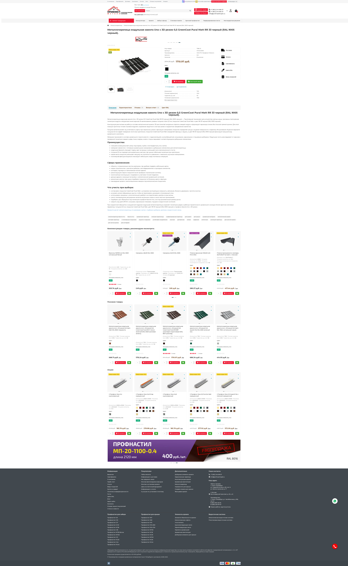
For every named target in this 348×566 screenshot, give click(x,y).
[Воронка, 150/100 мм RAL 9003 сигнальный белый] (120, 242)
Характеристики (125, 108)
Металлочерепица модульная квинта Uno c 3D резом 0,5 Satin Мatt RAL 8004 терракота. (119, 328)
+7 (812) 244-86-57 (216, 9)
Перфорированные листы (211, 20)
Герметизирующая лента (183, 527)
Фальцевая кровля (181, 491)
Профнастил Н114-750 (148, 527)
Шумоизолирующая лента (183, 525)
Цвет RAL (165, 108)
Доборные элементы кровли (184, 474)
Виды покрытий (112, 486)
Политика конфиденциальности (117, 491)
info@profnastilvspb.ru (217, 14)
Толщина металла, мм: (172, 73)
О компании (110, 1)
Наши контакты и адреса (219, 1)
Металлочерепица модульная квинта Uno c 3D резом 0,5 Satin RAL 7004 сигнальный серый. (227, 328)
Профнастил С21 (112, 537)
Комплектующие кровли (183, 479)
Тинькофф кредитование (204, 1)
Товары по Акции (201, 13)
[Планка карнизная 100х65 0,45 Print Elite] (201, 242)
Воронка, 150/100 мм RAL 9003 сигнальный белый (119, 254)
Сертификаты (119, 1)
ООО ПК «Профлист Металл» (205, 53)
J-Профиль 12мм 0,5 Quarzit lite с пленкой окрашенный (228, 395)
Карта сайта (111, 501)
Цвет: (166, 65)
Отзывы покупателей (155, 1)
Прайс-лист (111, 482)
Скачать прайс (202, 10)
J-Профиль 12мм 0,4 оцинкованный (115, 395)
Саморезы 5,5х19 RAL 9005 (171, 253)
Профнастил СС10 (113, 525)
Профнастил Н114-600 (148, 525)
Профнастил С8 (112, 517)
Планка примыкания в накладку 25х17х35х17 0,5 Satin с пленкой (228, 254)
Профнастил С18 (112, 530)
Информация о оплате (148, 489)
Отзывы (138, 108)
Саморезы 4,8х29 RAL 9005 (145, 253)
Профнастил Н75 (146, 522)
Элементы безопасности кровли (185, 517)
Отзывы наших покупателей (116, 506)
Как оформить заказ (147, 479)
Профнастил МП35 (147, 530)
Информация (112, 471)
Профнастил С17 (112, 522)
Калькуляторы (140, 20)
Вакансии (110, 474)
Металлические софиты (182, 520)
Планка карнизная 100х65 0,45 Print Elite (200, 254)
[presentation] (107, 263)
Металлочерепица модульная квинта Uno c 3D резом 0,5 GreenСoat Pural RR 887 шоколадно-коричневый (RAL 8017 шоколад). (173, 330)
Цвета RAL (110, 496)
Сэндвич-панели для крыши (184, 489)
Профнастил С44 (112, 542)
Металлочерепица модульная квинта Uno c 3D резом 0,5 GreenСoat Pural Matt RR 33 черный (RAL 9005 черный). (174, 113)
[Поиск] (190, 10)
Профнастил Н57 (146, 517)
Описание (112, 108)
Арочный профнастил (192, 20)
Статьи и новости (113, 508)
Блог (147, 1)
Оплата (142, 1)
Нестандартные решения (232, 20)
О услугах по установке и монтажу (152, 491)
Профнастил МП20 (113, 534)
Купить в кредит (112, 489)
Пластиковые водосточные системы (220, 520)
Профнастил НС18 (113, 527)
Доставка (127, 1)
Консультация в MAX (189, 1)
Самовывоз (135, 1)
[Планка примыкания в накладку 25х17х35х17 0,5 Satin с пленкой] (228, 242)
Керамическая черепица (183, 477)
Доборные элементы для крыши (185, 534)
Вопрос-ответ (152, 108)
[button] (168, 42)
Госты (109, 494)
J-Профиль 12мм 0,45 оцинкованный (170, 395)
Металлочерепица (116, 25)
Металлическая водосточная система (221, 517)
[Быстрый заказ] (129, 293)
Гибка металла (146, 474)
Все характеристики (171, 100)
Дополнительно (181, 471)
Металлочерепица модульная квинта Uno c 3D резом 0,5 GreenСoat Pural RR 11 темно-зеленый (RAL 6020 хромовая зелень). (146, 330)
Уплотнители (179, 522)
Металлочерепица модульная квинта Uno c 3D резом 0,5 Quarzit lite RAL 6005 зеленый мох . (200, 329)
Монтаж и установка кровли (150, 484)
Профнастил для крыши (183, 486)
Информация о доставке (149, 477)
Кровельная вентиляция (183, 482)
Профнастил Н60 (146, 520)
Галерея (165, 1)
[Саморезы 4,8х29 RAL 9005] (147, 242)
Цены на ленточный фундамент (151, 486)
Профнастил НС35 (113, 539)
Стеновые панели (176, 20)
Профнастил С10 (112, 520)
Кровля (151, 20)
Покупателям (146, 471)
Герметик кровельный (182, 530)
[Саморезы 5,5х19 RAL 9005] (174, 242)
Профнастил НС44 (113, 544)
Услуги (109, 484)
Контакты (110, 504)
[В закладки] (130, 233)
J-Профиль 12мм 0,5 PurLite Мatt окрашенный (200, 395)
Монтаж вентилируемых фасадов (152, 482)
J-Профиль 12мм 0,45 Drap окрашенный (144, 395)
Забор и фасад (162, 20)
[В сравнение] (130, 237)
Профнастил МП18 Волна (115, 532)
